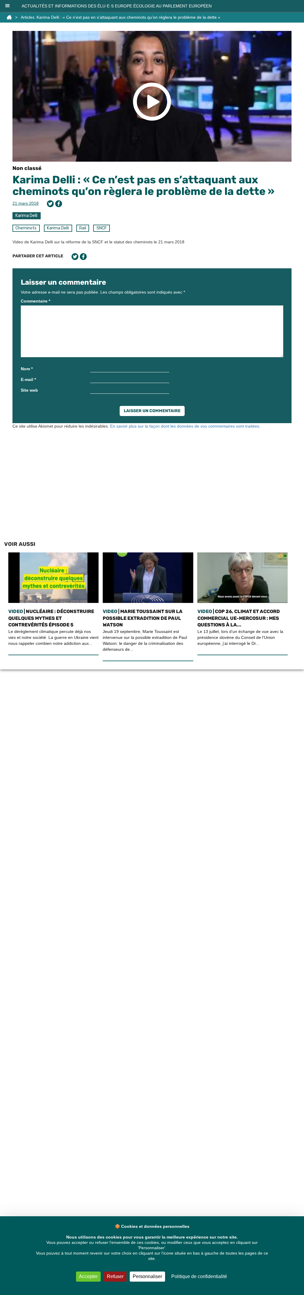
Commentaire (35, 301)
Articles (27, 17)
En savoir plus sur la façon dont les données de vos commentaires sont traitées (184, 426)
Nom (27, 368)
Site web (29, 390)
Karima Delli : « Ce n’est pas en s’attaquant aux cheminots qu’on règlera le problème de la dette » (143, 185)
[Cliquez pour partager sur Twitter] (50, 203)
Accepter (88, 1276)
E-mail (28, 379)
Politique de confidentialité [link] (199, 1276)
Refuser (115, 1276)
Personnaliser (147, 1276)
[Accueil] (9, 17)
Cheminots (26, 228)
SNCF (101, 228)
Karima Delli (26, 215)
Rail (82, 228)
